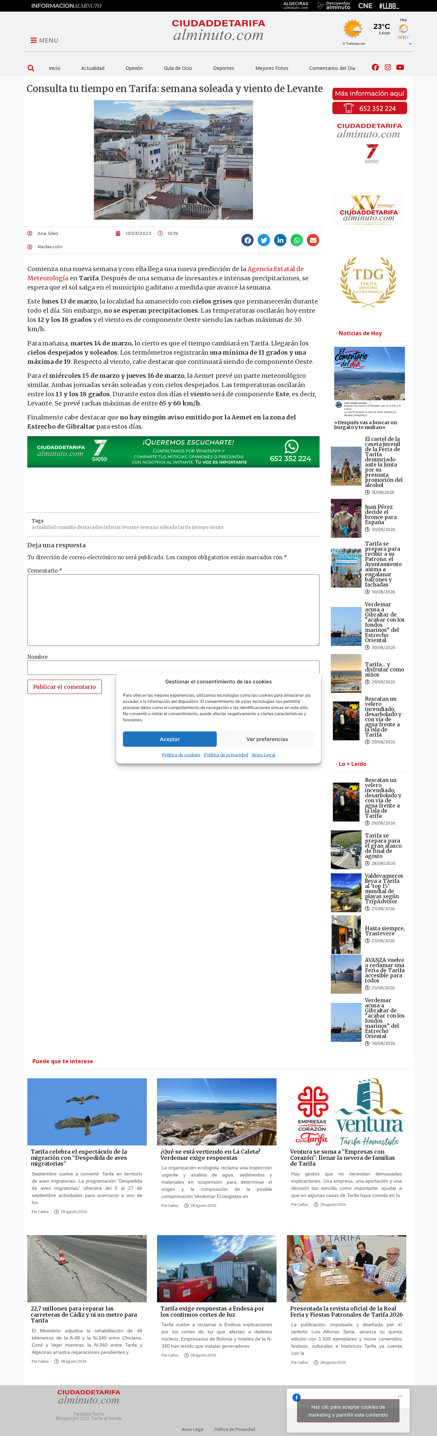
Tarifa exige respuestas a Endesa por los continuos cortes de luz (212, 1311)
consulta (66, 527)
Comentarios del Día (332, 68)
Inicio (54, 68)
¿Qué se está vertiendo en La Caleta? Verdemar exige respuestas (210, 1154)
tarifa (184, 527)
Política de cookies (181, 754)
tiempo (200, 527)
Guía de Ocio (178, 68)
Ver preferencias (267, 739)
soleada (168, 527)
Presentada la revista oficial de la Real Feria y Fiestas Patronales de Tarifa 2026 (346, 1311)
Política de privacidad (226, 754)
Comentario (44, 570)
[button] (31, 68)
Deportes (223, 68)
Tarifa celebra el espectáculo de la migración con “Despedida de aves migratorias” (79, 1157)
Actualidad (92, 68)
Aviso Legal (263, 754)
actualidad (44, 527)
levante (130, 527)
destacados (90, 527)
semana (149, 527)
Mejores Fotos (271, 68)
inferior (112, 527)
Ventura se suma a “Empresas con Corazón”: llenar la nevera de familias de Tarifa (342, 1157)
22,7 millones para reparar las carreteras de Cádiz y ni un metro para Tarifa (84, 1314)
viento (216, 527)
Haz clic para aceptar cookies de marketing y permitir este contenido (348, 1411)
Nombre (37, 657)
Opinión (134, 68)
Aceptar (170, 739)
